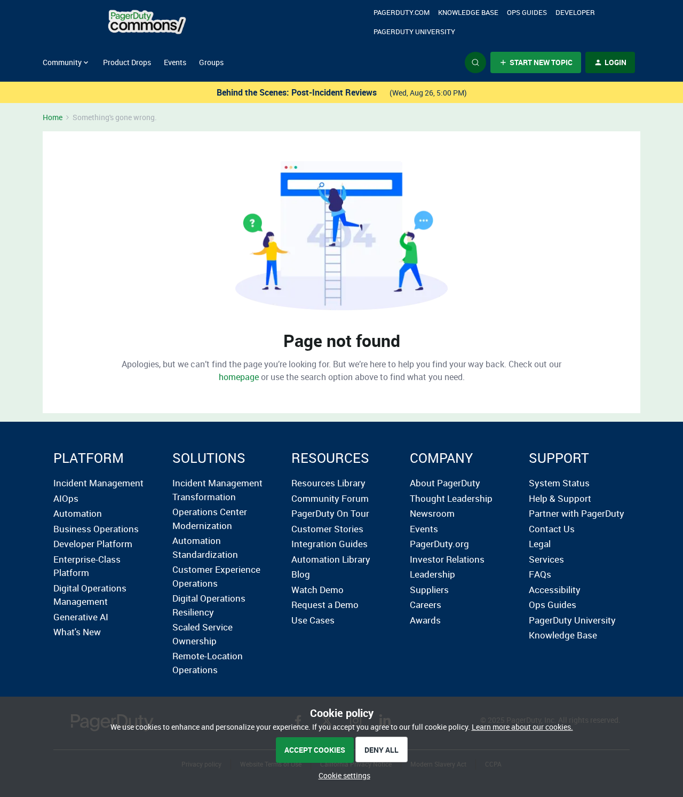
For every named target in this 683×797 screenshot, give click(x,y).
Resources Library (328, 483)
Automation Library (330, 559)
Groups (211, 62)
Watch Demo (317, 589)
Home (52, 117)
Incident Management (98, 483)
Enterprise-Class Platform (87, 566)
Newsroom (432, 513)
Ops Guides (552, 604)
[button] (535, 62)
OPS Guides (527, 12)
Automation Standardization (205, 547)
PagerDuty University (414, 31)
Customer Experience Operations (216, 576)
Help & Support (560, 498)
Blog (300, 574)
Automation (77, 513)
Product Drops (127, 62)
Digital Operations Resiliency (208, 605)
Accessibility (555, 589)
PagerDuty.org (439, 544)
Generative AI (80, 617)
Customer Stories (327, 529)
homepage (239, 377)
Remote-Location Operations (207, 663)
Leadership (432, 574)
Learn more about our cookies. (522, 727)
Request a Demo (325, 604)
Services (546, 559)
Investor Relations (447, 559)
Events (175, 62)
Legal (540, 544)
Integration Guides (329, 544)
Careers (425, 604)
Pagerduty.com (402, 12)
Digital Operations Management (89, 595)
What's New (77, 632)
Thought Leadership (451, 498)
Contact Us (552, 529)
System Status (559, 483)
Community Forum (330, 498)
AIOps (65, 498)
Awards (425, 620)
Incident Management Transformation (217, 490)
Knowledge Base (468, 12)
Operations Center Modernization (209, 519)
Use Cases (313, 620)
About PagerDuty (445, 483)
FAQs (540, 574)
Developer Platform (92, 544)
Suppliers (429, 589)
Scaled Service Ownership (202, 634)
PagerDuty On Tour (330, 513)
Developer (575, 12)
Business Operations (96, 529)
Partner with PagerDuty (576, 513)
